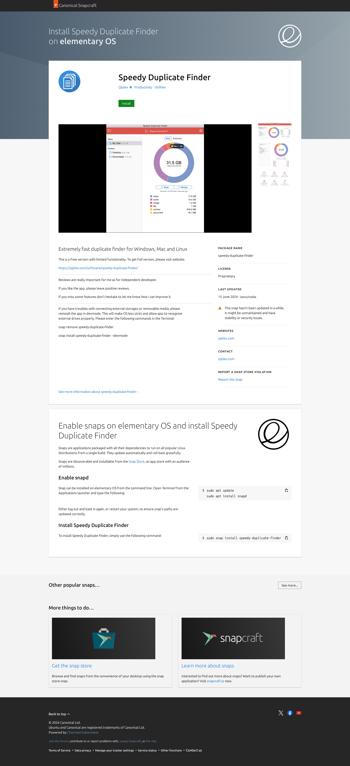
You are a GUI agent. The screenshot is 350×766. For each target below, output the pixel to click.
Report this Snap (230, 379)
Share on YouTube (298, 712)
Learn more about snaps (208, 665)
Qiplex (123, 87)
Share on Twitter (281, 712)
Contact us (194, 750)
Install (126, 103)
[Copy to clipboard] (286, 490)
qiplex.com (226, 338)
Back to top (58, 714)
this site (151, 741)
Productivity (143, 87)
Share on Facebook (289, 712)
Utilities (160, 87)
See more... (290, 585)
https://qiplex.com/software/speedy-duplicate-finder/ (98, 268)
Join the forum (58, 741)
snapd (123, 741)
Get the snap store (72, 665)
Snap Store (137, 461)
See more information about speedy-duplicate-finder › (98, 391)
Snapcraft (135, 741)
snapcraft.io (215, 681)
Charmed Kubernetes (83, 732)
